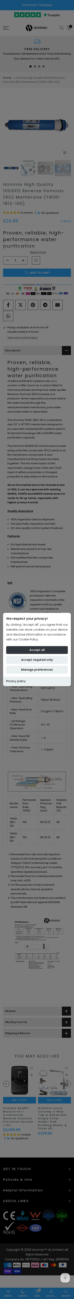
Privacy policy (16, 681)
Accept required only (37, 660)
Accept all (37, 650)
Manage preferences (37, 670)
